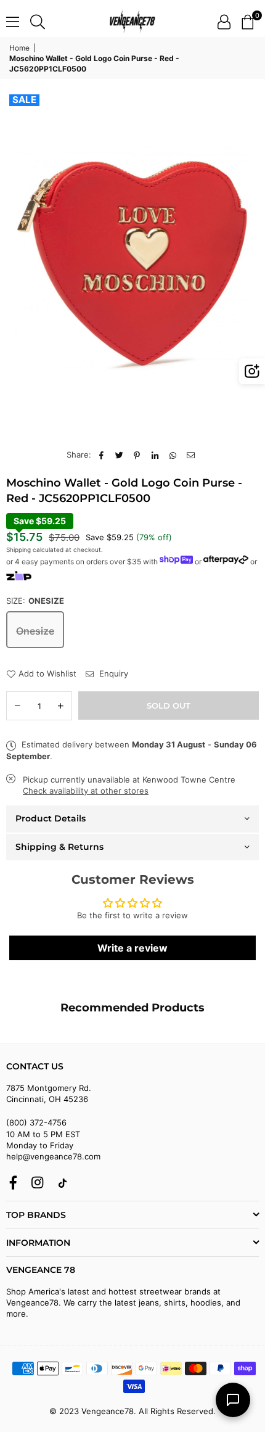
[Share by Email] (190, 454)
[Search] (38, 22)
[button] (247, 21)
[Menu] (13, 22)
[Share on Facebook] (101, 454)
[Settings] (224, 21)
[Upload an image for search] (252, 371)
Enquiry (112, 673)
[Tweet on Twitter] (119, 454)
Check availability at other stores (86, 791)
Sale (24, 99)
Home (19, 47)
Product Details (50, 818)
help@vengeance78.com (53, 1156)
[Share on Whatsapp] (172, 454)
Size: (35, 601)
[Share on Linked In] (155, 454)
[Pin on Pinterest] (137, 454)
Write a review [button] (132, 948)
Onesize (35, 631)
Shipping (18, 549)
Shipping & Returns (59, 846)
